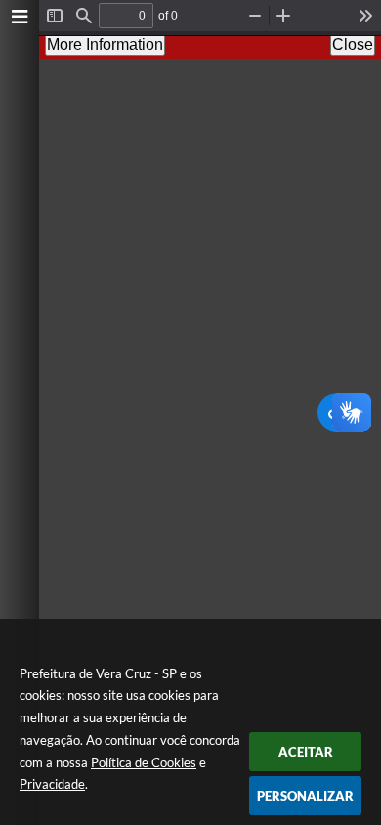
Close (352, 44)
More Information (105, 44)
